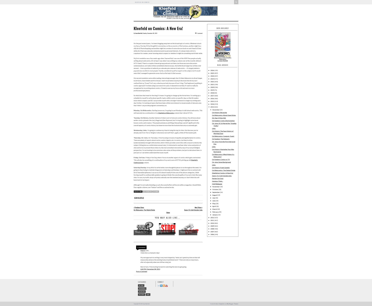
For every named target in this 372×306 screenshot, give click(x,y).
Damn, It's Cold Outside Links (222, 176)
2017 (212, 96)
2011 (212, 220)
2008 (212, 229)
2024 (212, 76)
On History (142, 291)
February (215, 212)
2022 (212, 82)
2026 (212, 70)
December (216, 110)
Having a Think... (217, 181)
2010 (212, 223)
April (214, 206)
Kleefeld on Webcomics (166, 113)
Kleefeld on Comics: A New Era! (222, 173)
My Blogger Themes (232, 304)
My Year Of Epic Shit (219, 118)
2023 (212, 79)
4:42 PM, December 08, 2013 (150, 269)
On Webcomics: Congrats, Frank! (223, 136)
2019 (212, 90)
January (215, 215)
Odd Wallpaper (217, 184)
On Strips (141, 294)
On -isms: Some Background (221, 162)
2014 (212, 104)
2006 (212, 234)
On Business (142, 288)
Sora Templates (220, 304)
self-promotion (147, 191)
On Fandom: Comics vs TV (221, 159)
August (214, 195)
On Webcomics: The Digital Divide (223, 170)
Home (168, 212)
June (214, 201)
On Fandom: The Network (220, 139)
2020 (212, 87)
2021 (212, 84)
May (214, 203)
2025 (212, 73)
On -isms (141, 285)
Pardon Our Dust (217, 178)
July (213, 198)
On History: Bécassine (219, 112)
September (216, 192)
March (214, 209)
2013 (212, 107)
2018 (212, 93)
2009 (212, 226)
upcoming (155, 191)
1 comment (199, 33)
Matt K (142, 250)
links (148, 294)
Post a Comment (141, 271)
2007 (212, 232)
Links (214, 128)
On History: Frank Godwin (221, 168)
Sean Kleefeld (138, 33)
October (215, 189)
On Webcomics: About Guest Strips (224, 115)
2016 (212, 98)
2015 (212, 101)
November (216, 187)
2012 (212, 217)
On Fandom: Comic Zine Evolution (223, 121)
